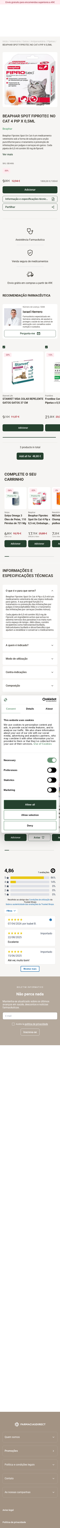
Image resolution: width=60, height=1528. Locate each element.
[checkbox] (4, 347)
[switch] (51, 770)
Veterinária (15, 41)
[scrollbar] (29, 437)
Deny (30, 825)
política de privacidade (36, 1024)
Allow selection (30, 815)
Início (5, 41)
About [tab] (49, 708)
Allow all (30, 804)
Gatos (26, 41)
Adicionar (23, 428)
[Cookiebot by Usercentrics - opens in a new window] (42, 700)
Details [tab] (30, 708)
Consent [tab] (11, 708)
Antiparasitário (38, 41)
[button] (30, 1450)
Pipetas (51, 41)
